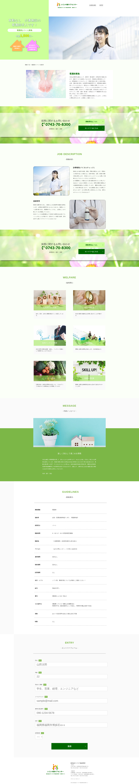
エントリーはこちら (91, 128)
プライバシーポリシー (75, 778)
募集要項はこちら (91, 121)
